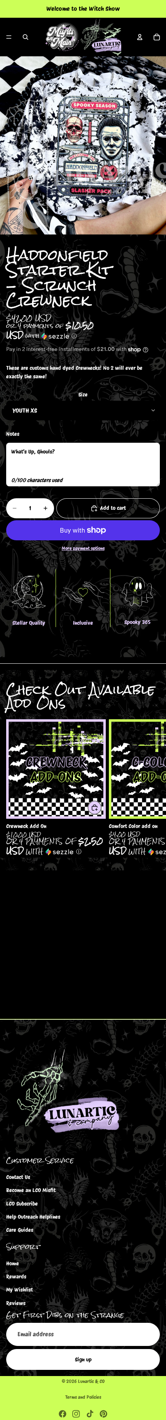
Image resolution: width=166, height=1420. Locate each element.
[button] (83, 332)
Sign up (83, 1359)
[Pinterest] (103, 1413)
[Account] (139, 37)
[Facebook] (62, 1413)
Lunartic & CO (91, 1381)
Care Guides (19, 1230)
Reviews (15, 1303)
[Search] (25, 37)
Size (83, 394)
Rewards (16, 1276)
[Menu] (9, 37)
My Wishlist (19, 1290)
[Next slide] (151, 788)
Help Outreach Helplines (33, 1217)
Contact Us (18, 1177)
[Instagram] (76, 1413)
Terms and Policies (83, 1397)
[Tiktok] (90, 1413)
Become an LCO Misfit (31, 1190)
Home (12, 1263)
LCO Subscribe (22, 1203)
